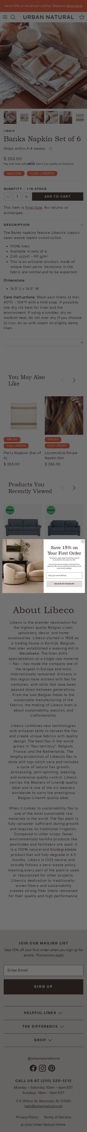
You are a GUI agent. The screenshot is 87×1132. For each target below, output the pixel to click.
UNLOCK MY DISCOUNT (64, 584)
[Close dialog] (82, 541)
